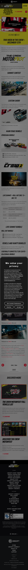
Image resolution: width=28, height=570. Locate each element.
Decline (9, 307)
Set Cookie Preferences (14, 303)
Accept (19, 307)
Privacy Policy (14, 276)
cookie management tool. (9, 280)
